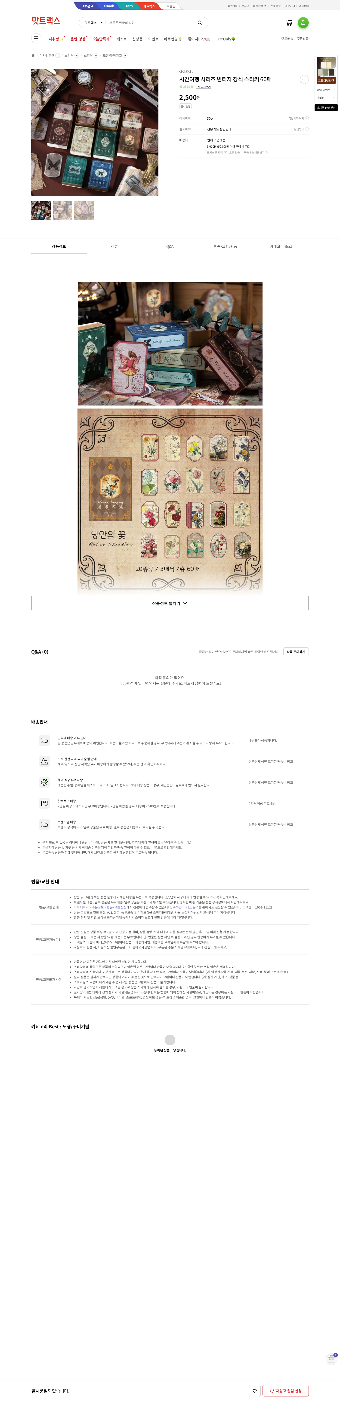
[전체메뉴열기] (36, 38)
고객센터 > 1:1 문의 (185, 907)
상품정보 (59, 246)
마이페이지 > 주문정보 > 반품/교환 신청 (100, 907)
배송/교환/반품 (225, 246)
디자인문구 (47, 55)
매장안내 (290, 6)
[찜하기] (255, 1391)
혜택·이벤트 (323, 90)
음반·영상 (78, 39)
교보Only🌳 (226, 39)
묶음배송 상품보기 (254, 152)
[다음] (160, 135)
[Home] (33, 55)
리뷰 (114, 246)
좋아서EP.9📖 (199, 39)
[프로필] (303, 22)
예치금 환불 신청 (326, 107)
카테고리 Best (281, 246)
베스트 (122, 39)
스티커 (69, 55)
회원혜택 (258, 6)
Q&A (170, 246)
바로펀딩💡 (173, 39)
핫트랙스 (90, 22)
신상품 (137, 39)
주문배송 (276, 6)
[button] (304, 79)
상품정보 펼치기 (166, 603)
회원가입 (233, 6)
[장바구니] (289, 22)
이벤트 (153, 39)
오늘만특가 (101, 39)
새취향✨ (56, 39)
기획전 (320, 98)
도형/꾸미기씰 (112, 55)
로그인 (245, 6)
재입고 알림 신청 (289, 1390)
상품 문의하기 (296, 651)
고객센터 (304, 6)
